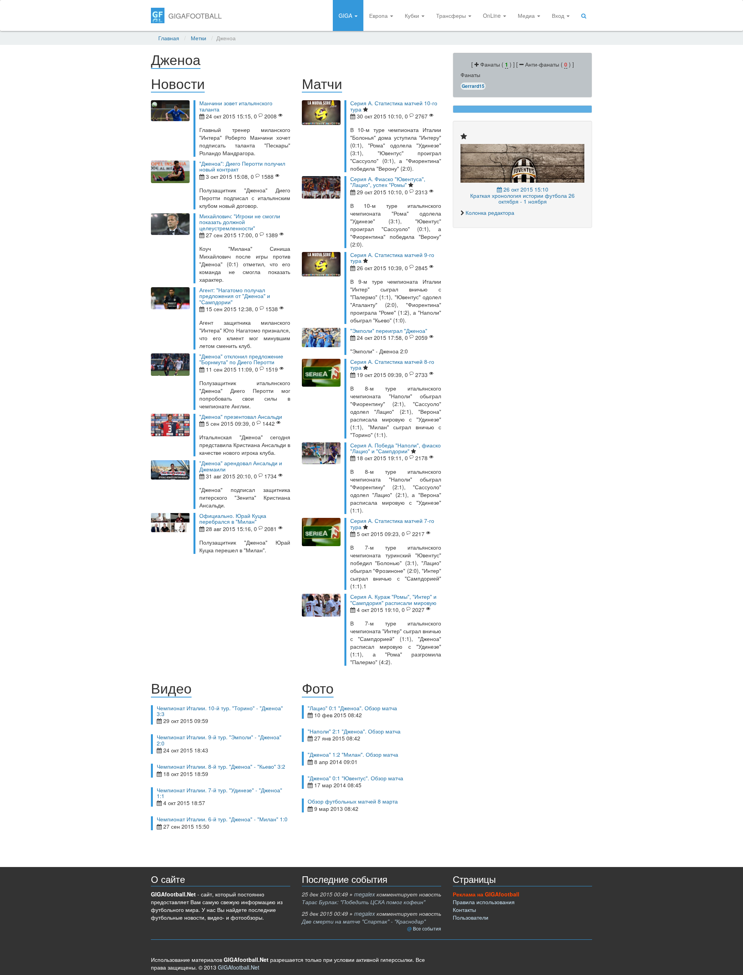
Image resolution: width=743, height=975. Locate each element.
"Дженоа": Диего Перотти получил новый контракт (242, 166)
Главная (168, 38)
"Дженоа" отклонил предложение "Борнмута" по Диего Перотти (241, 359)
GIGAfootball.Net (238, 967)
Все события (427, 928)
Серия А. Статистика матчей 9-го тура (392, 257)
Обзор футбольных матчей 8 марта (353, 801)
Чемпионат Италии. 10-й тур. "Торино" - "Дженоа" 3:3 (220, 711)
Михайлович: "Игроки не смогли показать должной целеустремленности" (239, 222)
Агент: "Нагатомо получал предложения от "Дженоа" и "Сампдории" (234, 296)
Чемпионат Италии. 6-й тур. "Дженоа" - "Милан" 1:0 (222, 819)
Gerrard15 (473, 85)
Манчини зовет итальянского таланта (235, 106)
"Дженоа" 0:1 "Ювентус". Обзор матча (355, 778)
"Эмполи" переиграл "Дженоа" (388, 330)
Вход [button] (559, 15)
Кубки (413, 15)
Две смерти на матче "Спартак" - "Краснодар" (364, 921)
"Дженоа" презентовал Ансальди (240, 416)
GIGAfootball (195, 15)
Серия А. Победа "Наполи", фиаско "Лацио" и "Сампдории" (395, 448)
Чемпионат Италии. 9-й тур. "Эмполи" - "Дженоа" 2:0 (219, 740)
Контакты (464, 909)
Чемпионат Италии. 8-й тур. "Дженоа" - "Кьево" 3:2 (221, 766)
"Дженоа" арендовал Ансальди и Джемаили (240, 466)
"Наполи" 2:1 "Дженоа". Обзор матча (354, 731)
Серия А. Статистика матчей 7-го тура (392, 523)
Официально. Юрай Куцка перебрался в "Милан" (232, 518)
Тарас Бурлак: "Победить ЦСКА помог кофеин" (363, 902)
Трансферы (451, 15)
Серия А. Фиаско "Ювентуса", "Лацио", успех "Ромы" (387, 181)
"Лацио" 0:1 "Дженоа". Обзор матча (352, 708)
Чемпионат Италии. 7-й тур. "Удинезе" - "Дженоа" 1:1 (219, 793)
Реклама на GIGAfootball (486, 894)
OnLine (492, 15)
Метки (198, 38)
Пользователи (470, 917)
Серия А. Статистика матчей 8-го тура (392, 364)
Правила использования (484, 902)
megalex (364, 894)
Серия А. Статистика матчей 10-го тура (393, 106)
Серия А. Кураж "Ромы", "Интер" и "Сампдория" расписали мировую (393, 599)
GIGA (346, 15)
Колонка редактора (490, 212)
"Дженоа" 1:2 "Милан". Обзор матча (353, 754)
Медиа (527, 15)
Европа (379, 15)
